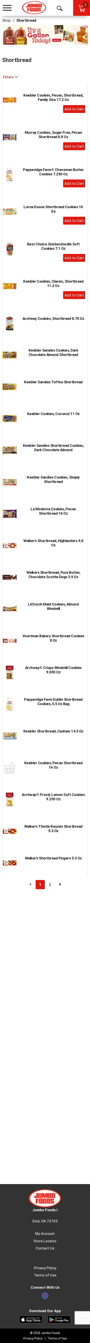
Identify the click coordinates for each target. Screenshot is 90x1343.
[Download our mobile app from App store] (30, 1319)
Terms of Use (45, 1275)
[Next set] (59, 884)
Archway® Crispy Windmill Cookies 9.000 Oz (53, 669)
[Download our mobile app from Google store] (59, 1319)
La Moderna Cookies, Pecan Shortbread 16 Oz (53, 511)
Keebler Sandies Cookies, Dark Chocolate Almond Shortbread (53, 352)
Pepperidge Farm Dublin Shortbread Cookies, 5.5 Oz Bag (53, 701)
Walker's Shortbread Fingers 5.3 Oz (53, 858)
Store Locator (45, 1241)
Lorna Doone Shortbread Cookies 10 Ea (53, 209)
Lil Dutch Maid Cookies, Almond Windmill (53, 606)
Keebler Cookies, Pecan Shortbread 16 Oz (53, 765)
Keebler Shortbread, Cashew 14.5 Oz (53, 731)
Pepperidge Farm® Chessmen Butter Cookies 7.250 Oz (53, 171)
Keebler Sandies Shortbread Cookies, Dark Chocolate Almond (53, 447)
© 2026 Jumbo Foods (45, 1333)
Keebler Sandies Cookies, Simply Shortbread (53, 479)
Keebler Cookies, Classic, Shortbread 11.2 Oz (53, 283)
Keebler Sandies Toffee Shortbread (53, 382)
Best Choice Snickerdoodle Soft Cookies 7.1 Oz (53, 246)
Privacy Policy (45, 1268)
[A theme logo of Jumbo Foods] (34, 7)
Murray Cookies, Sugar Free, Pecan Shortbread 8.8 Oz (53, 134)
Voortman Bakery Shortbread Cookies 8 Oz (53, 638)
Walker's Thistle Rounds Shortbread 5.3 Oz (53, 828)
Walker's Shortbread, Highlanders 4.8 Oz (53, 543)
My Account (45, 1233)
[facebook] (45, 1297)
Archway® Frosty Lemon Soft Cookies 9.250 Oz (53, 796)
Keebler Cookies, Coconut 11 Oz (53, 414)
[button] (45, 34)
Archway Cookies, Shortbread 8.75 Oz (53, 318)
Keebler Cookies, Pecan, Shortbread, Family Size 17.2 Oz (53, 97)
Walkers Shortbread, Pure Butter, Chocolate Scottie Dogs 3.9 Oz (53, 574)
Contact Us (45, 1248)
